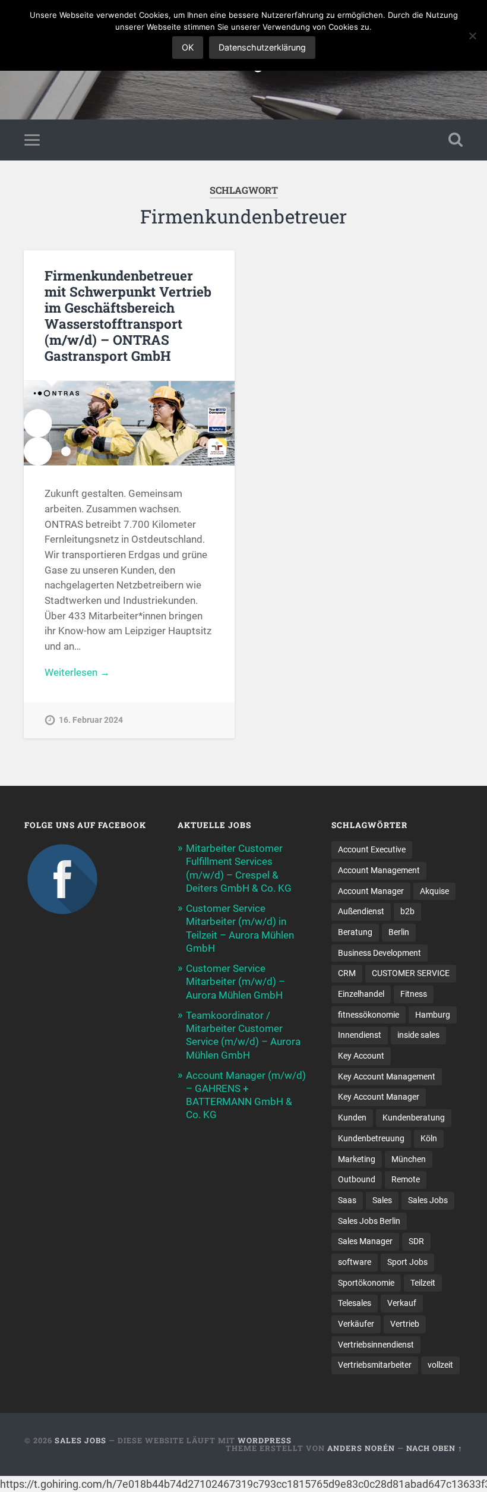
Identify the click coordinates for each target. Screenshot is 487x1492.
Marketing (356, 1159)
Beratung (355, 932)
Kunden (352, 1117)
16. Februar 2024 (91, 720)
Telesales (354, 1303)
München (408, 1159)
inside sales (418, 1035)
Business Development (379, 953)
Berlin (398, 932)
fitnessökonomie (368, 1014)
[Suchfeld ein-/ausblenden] (455, 139)
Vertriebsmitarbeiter (375, 1365)
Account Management (379, 870)
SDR (416, 1241)
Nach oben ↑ (434, 1448)
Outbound (356, 1179)
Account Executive (372, 849)
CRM (347, 973)
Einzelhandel (361, 994)
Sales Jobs (428, 1200)
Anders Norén (361, 1448)
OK (188, 47)
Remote (405, 1179)
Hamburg (432, 1014)
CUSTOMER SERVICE (411, 973)
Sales (382, 1200)
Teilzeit (422, 1283)
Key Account (361, 1055)
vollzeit (440, 1365)
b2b (407, 911)
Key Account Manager (378, 1096)
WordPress (265, 1440)
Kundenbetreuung (371, 1138)
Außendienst (361, 911)
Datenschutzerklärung (262, 47)
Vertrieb (404, 1324)
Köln (428, 1138)
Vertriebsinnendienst (376, 1344)
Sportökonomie (366, 1283)
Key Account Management (386, 1076)
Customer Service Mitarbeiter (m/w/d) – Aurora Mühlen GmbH (235, 981)
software (354, 1262)
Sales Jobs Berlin (369, 1221)
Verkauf (401, 1303)
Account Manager (371, 891)
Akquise (434, 891)
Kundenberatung (413, 1117)
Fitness (413, 994)
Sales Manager (365, 1241)
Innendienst (359, 1035)
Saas (347, 1200)
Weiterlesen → (77, 672)
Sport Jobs (407, 1262)
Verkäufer (356, 1324)
